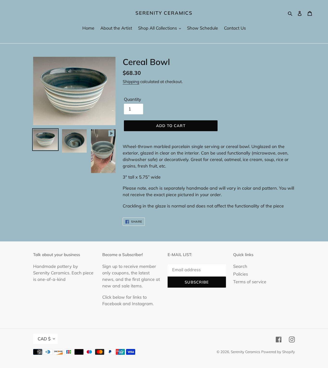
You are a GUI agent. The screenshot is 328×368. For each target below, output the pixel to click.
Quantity (132, 99)
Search (240, 266)
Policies (240, 274)
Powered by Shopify (278, 351)
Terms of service (249, 281)
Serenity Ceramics (164, 13)
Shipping (131, 81)
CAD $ (44, 339)
